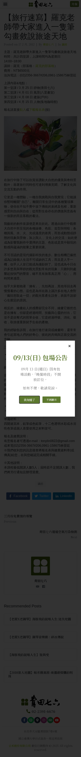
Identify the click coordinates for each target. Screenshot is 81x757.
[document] (40, 378)
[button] (29, 399)
